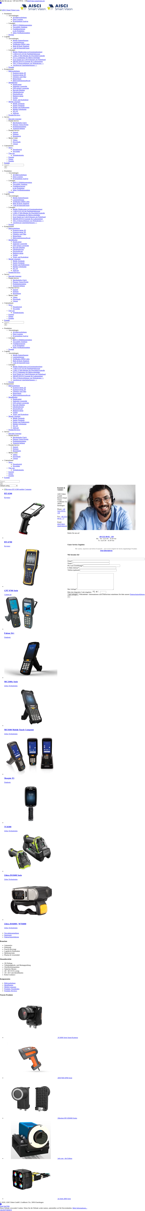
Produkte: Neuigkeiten (11, 989)
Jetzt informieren (106, 550)
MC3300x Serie (11, 682)
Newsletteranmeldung (11, 933)
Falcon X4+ (9, 633)
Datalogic (7, 637)
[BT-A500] (17, 489)
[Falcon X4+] (21, 629)
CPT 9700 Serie (11, 590)
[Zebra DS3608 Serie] (30, 871)
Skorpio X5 (9, 778)
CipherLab (7, 595)
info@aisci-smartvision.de (36, 1)
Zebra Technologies (11, 686)
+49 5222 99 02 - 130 (106, 537)
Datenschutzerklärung (137, 594)
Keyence (7, 497)
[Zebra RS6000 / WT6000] (30, 920)
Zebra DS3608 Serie (13, 875)
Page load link (5, 1206)
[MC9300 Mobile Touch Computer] (30, 725)
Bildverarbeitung (9, 983)
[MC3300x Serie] (30, 678)
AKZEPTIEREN (6, 1210)
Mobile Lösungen (10, 987)
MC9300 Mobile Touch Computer (19, 730)
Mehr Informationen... (79, 1208)
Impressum (8, 935)
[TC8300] (30, 823)
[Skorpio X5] (30, 774)
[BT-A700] (30, 538)
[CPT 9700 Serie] (30, 586)
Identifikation (8, 985)
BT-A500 (8, 493)
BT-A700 (8, 542)
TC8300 (7, 827)
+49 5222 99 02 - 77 (62, 517)
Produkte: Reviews (10, 991)
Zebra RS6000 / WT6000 (15, 924)
